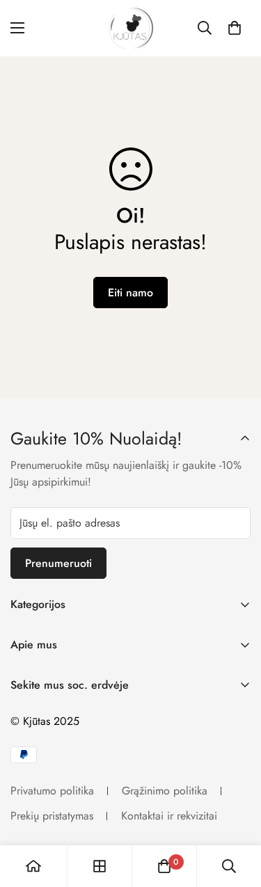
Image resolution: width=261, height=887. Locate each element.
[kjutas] (130, 28)
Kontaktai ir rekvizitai (169, 816)
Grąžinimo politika (164, 791)
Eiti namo (130, 293)
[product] (33, 866)
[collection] (99, 866)
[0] (235, 28)
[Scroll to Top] (236, 813)
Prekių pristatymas (51, 816)
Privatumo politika (52, 791)
